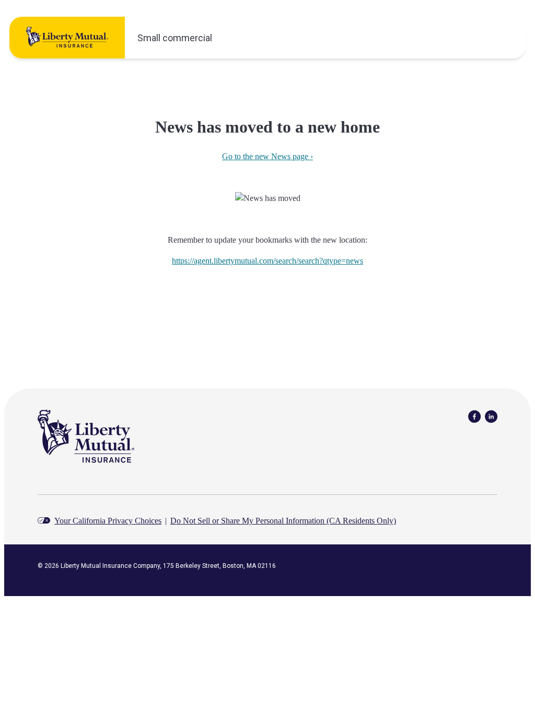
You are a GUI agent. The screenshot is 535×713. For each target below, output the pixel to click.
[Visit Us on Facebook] (474, 415)
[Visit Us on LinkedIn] (491, 415)
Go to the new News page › (267, 156)
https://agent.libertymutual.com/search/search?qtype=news (267, 260)
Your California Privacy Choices (107, 520)
